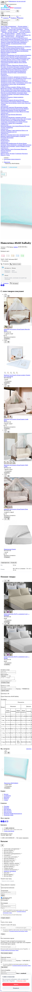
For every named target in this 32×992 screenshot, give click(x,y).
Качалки (13, 114)
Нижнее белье (5, 143)
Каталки (22, 100)
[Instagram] (7, 821)
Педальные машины (16, 101)
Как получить (8, 812)
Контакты (25, 153)
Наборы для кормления (12, 43)
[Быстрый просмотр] (8, 296)
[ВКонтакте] (3, 285)
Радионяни (4, 137)
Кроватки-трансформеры (8, 55)
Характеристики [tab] (5, 562)
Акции (7, 153)
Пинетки (3, 150)
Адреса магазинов (9, 831)
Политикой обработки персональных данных (18, 931)
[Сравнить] (5, 296)
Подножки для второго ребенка (16, 94)
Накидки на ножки (6, 92)
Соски (23, 39)
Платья (29, 145)
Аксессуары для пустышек (23, 119)
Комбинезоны (13, 143)
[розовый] (3, 257)
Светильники (5, 62)
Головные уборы (5, 145)
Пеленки (21, 65)
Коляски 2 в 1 (21, 46)
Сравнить (6, 283)
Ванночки (4, 126)
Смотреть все (4, 45)
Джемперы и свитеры (16, 145)
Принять (16, 984)
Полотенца (4, 74)
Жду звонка (4, 967)
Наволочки (15, 65)
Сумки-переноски (16, 130)
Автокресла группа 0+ (7, 77)
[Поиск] (2, 13)
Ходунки (8, 114)
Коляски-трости (19, 48)
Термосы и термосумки (7, 42)
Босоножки (17, 149)
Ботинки (7, 149)
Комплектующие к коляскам (8, 52)
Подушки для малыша (7, 66)
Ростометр (15, 283)
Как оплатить (7, 810)
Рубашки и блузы (25, 146)
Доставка (12, 153)
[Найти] (17, 11)
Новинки (6, 807)
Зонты (25, 92)
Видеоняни (10, 137)
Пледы (26, 65)
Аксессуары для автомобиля (17, 84)
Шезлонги (19, 114)
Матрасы (3, 69)
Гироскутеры (4, 103)
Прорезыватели (5, 119)
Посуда (27, 40)
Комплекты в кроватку (21, 69)
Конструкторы (20, 108)
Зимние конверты (18, 97)
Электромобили (5, 101)
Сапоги (12, 149)
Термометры (9, 127)
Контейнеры (21, 40)
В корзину (7, 338)
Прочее (25, 62)
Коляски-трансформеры (21, 51)
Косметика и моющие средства (17, 117)
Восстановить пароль (6, 953)
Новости (3, 155)
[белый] (7, 257)
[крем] (12, 257)
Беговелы (17, 100)
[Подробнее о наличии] (17, 335)
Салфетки (15, 120)
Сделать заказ (5, 690)
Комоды (7, 58)
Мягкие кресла (18, 62)
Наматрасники (10, 69)
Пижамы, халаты (15, 146)
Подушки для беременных (18, 72)
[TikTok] (6, 821)
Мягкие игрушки (24, 111)
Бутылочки (10, 39)
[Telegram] (2, 285)
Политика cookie (8, 815)
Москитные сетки (25, 88)
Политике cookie (21, 980)
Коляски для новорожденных (9, 46)
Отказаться (16, 988)
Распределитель (5, 140)
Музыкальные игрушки (21, 107)
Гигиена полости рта (7, 120)
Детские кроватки (20, 55)
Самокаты (11, 100)
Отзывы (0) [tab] (13, 562)
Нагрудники (22, 43)
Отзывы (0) (4, 167)
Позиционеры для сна (22, 68)
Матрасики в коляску (7, 88)
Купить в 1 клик (16, 264)
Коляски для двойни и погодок (22, 49)
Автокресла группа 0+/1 (20, 77)
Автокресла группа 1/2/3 (8, 81)
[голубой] (17, 257)
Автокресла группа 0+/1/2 (8, 78)
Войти (2, 895)
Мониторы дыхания (6, 134)
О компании (18, 153)
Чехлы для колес (5, 90)
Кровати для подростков (8, 56)
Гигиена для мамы (6, 130)
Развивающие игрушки (12, 111)
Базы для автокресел (19, 82)
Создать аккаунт (5, 917)
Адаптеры (4, 94)
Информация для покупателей (17, 1)
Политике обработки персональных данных (9, 950)
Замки (28, 91)
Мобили (26, 108)
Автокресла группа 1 (7, 79)
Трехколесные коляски (7, 49)
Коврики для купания (13, 126)
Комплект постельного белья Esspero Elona (16, 509)
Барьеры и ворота (6, 136)
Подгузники (8, 123)
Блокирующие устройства (18, 136)
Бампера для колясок (18, 92)
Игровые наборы (6, 108)
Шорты (25, 145)
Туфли (3, 149)
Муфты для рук (21, 87)
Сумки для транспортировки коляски (15, 90)
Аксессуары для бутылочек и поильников (16, 40)
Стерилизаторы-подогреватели (9, 38)
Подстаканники (22, 91)
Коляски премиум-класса (8, 51)
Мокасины (24, 149)
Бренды (3, 153)
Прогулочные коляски (9, 48)
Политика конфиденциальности (13, 813)
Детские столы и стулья (13, 59)
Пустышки (13, 119)
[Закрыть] (17, 20)
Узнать (3, 934)
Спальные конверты (25, 66)
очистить (28, 748)
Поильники (17, 39)
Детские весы (5, 117)
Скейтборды (25, 101)
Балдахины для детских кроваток (10, 71)
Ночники (11, 62)
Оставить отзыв (5, 682)
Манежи (3, 114)
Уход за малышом (17, 123)
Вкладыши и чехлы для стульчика (16, 61)
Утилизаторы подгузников (15, 121)
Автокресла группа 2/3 (21, 81)
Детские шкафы (14, 58)
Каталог (5, 22)
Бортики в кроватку (6, 65)
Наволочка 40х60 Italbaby (11, 783)
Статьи (8, 155)
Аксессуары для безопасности (20, 134)
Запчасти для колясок (10, 871)
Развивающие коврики (7, 110)
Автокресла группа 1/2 (19, 79)
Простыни (16, 66)
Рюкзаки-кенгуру (12, 132)
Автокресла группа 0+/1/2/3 (23, 78)
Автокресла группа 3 (7, 82)
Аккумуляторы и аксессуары (16, 103)
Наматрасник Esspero (10, 549)
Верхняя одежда (5, 146)
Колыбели (28, 55)
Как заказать (7, 809)
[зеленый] (22, 257)
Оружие (16, 110)
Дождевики (16, 88)
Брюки (25, 143)
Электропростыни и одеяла (8, 68)
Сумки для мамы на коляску (9, 87)
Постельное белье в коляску (18, 90)
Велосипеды (4, 100)
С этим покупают (13, 167)
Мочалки (22, 126)
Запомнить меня (7, 897)
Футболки (20, 143)
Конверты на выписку (7, 97)
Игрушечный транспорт (8, 107)
